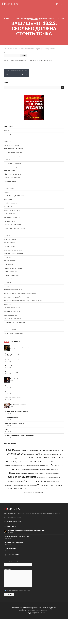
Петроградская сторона (42, 477)
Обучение (7, 235)
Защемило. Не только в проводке (14, 423)
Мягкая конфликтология (12, 217)
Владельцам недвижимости (30, 607)
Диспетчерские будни (11, 167)
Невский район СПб (53, 469)
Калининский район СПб (26, 461)
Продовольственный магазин (11, 485)
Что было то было (10, 329)
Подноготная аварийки (11, 275)
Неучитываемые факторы (12, 224)
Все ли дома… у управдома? (13, 385)
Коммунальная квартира (57, 461)
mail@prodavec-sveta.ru (14, 517)
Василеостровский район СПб (44, 450)
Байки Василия (33, 450)
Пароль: (6, 53)
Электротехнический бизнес (13, 333)
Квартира (37, 461)
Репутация (7, 282)
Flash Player (41, 492)
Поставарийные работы (12, 279)
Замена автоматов (10, 181)
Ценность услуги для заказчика (14, 322)
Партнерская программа (46, 607)
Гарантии (7, 159)
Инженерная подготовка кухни (14, 196)
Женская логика (9, 170)
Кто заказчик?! (8, 206)
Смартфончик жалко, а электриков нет (16, 391)
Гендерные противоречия (21, 458)
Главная (7, 18)
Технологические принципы (13, 289)
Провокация (57, 481)
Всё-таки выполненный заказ (13, 152)
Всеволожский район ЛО (30, 454)
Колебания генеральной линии (14, 360)
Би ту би (6, 138)
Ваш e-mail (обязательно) (11, 561)
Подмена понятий (33, 481)
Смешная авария (33, 485)
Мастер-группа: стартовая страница (16, 70)
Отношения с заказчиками (22, 476)
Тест (6, 429)
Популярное (15, 341)
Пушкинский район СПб (23, 485)
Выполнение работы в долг (13, 156)
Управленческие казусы (12, 311)
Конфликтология (9, 199)
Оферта (52, 608)
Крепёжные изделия (10, 203)
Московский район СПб (41, 469)
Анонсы (6, 130)
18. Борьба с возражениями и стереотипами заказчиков (32, 18)
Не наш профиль (9, 221)
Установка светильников (12, 318)
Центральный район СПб (16, 488)
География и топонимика (12, 163)
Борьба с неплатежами (11, 145)
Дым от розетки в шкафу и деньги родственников (19, 435)
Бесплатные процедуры (12, 372)
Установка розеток (10, 315)
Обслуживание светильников (14, 232)
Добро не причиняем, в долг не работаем (17, 354)
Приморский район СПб (48, 481)
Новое (6, 341)
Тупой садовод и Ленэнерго (13, 397)
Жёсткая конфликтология (12, 174)
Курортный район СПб (45, 465)
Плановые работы (10, 261)
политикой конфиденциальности (14, 590)
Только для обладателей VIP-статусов (16, 297)
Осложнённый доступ (53, 473)
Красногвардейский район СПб (20, 465)
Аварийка (10, 449)
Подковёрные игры (10, 271)
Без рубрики (8, 134)
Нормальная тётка (43, 473)
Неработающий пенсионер (18, 404)
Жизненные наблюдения (12, 177)
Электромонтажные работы (55, 488)
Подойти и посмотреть (11, 417)
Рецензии (7, 286)
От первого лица (9, 246)
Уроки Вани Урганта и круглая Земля (20, 378)
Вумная (39, 454)
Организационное (10, 239)
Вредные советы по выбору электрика (16, 411)
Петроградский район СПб (54, 477)
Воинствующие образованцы (13, 149)
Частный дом (45, 488)
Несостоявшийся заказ (19, 473)
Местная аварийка (31, 469)
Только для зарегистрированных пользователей (20, 293)
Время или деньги (15, 453)
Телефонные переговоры (50, 485)
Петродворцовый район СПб (16, 481)
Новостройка (34, 473)
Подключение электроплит (13, 268)
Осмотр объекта (9, 242)
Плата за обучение (10, 366)
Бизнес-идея (8, 141)
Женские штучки (13, 461)
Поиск (62, 87)
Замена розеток (9, 188)
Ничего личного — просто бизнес (15, 228)
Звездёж (7, 192)
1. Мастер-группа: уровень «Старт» (16, 75)
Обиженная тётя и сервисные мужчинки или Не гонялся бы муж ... (29, 347)
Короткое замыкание (9, 465)
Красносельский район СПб (34, 465)
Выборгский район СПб (48, 454)
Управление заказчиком (12, 308)
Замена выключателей (11, 185)
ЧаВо (54, 607)
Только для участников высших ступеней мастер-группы (23, 300)
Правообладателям (17, 607)
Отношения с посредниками (13, 250)
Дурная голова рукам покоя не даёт (46, 457)
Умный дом (7, 304)
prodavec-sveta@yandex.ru (14, 521)
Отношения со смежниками (13, 253)
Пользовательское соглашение (40, 608)
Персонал (7, 257)
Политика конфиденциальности (22, 608)
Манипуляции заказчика (12, 210)
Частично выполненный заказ (34, 488)
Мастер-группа (23, 469)
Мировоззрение (9, 214)
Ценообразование (10, 326)
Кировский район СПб (46, 461)
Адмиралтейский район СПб (22, 450)
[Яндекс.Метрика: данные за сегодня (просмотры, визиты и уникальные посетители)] (34, 614)
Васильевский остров (58, 450)
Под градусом (8, 264)
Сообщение (7, 569)
